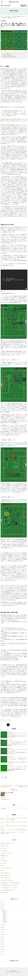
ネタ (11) (3, 858)
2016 (3, 939)
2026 (3, 902)
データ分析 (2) (4, 850)
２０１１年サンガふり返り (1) (7, 880)
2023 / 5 (5, 918)
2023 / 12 (5, 911)
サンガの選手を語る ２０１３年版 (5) (9, 887)
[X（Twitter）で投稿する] (8, 724)
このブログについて (5, 799)
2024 (3, 907)
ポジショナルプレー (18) (6, 868)
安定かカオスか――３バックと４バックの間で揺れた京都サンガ (13, 829)
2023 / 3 (5, 920)
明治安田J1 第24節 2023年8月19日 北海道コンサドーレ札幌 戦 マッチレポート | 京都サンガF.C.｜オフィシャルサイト (14, 120)
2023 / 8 (5, 915)
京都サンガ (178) (4, 845)
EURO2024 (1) (4, 855)
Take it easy (7, 5)
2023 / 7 (5, 916)
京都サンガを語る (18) (5, 875)
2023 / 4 (5, 919)
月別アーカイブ (14, 899)
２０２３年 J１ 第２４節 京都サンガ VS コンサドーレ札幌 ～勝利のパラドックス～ (14, 25)
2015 (3, 942)
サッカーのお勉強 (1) (5, 877)
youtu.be (2, 291)
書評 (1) (2, 870)
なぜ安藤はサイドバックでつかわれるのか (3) (10, 882)
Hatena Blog (13, 971)
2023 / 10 (5, 912)
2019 (3, 932)
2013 (3, 946)
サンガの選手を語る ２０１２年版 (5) (9, 885)
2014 (3, 944)
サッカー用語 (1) (4, 892)
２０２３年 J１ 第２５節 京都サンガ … (6, 786)
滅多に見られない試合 (8, 55)
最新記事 (14, 814)
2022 (3, 924)
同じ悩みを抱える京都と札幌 (9, 56)
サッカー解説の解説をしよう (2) (8, 890)
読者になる (23, 5)
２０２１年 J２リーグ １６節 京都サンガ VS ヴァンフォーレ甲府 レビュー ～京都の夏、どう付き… (17, 759)
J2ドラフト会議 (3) (5, 873)
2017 (3, 937)
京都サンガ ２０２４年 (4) (7, 853)
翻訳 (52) (3, 865)
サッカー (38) (4, 863)
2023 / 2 (5, 922)
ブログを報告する (19, 971)
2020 (3, 929)
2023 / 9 (5, 914)
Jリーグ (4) (3, 848)
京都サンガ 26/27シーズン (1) (7, 843)
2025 (3, 905)
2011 (3, 951)
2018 (3, 934)
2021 (3, 927)
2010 (3, 954)
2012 (3, 949)
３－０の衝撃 (6, 53)
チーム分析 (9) (4, 860)
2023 (3, 910)
